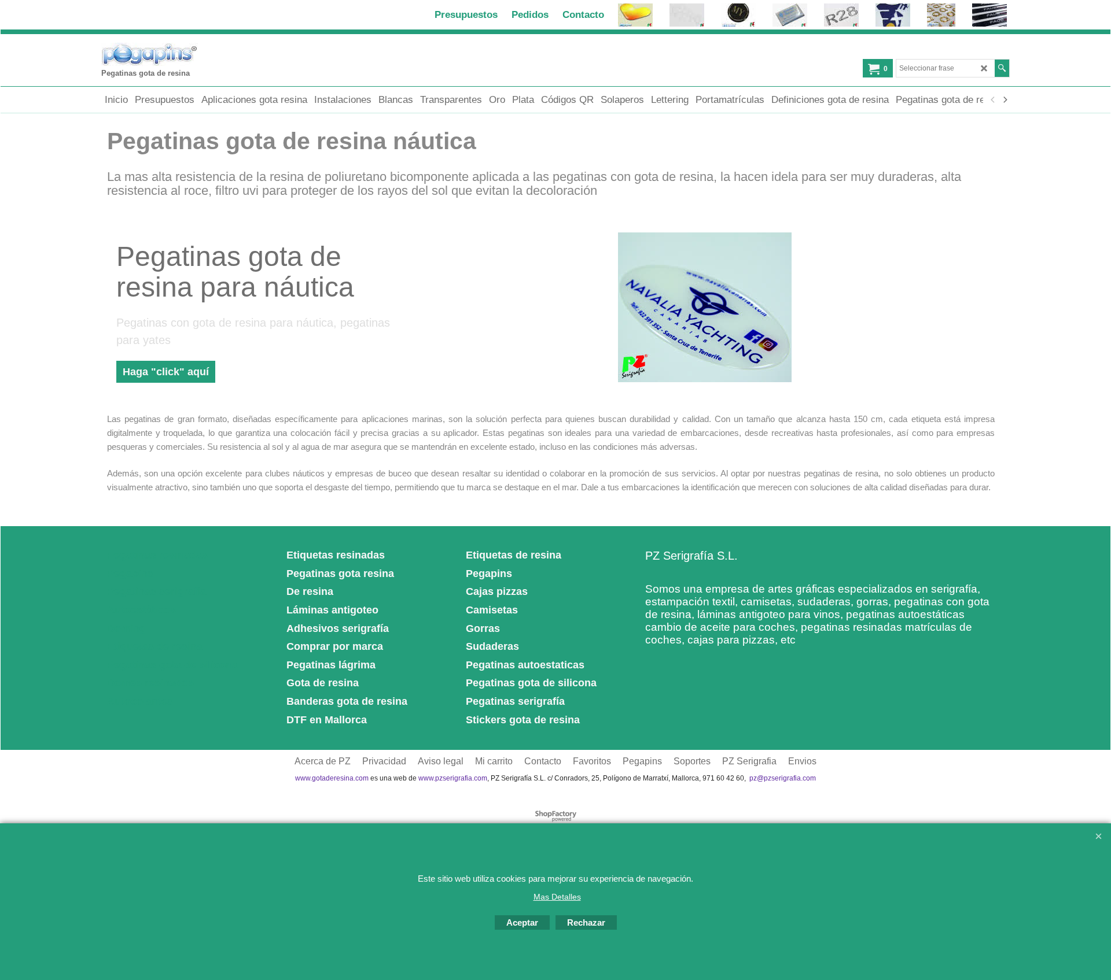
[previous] (993, 100)
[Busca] (1002, 68)
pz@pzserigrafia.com (782, 778)
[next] (1004, 100)
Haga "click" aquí (166, 372)
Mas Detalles (557, 896)
